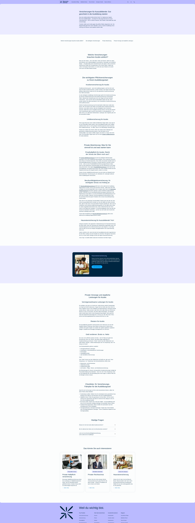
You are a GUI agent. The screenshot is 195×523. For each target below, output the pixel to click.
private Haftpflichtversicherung (88, 157)
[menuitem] (128, 2)
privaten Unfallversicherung (108, 134)
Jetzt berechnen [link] (97, 266)
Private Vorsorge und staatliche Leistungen (123, 40)
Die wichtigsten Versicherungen (93, 40)
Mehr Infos (66, 487)
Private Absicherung (106, 40)
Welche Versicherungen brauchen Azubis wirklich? (72, 40)
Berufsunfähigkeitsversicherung (88, 186)
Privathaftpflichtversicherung (100, 167)
